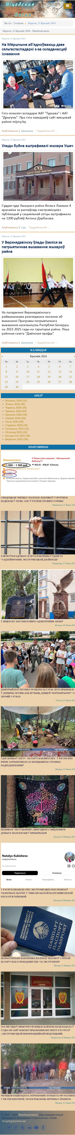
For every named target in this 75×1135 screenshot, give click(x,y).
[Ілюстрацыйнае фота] (38, 84)
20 (59, 376)
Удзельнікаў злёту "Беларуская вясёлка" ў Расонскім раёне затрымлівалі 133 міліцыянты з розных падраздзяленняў (37, 762)
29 (6, 386)
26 (49, 381)
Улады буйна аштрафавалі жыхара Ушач (37, 146)
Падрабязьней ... (47, 131)
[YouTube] (36, 1127)
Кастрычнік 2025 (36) (17, 435)
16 (17, 376)
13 (59, 371)
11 (38, 371)
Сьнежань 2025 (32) (17, 428)
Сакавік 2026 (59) (15, 418)
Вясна (22, 15)
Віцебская (20, 4)
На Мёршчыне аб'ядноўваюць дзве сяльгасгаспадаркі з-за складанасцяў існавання (34, 49)
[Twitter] (23, 1127)
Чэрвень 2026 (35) (16, 407)
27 (59, 381)
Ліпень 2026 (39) (15, 404)
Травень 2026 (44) (16, 411)
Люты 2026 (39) (14, 421)
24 (27, 381)
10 (27, 371)
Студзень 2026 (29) (16, 425)
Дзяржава (27, 131)
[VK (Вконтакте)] (29, 1127)
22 (6, 381)
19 (49, 376)
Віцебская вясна (28, 1114)
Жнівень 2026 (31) (16, 400)
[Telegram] (9, 1127)
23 (17, 381)
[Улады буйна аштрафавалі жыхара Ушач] (38, 176)
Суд (23, 227)
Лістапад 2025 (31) (16, 432)
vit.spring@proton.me (14, 1121)
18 (38, 376)
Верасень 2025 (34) (16, 439)
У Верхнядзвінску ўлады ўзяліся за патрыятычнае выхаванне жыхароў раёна (33, 247)
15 (6, 376)
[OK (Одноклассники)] (43, 1127)
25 (38, 381)
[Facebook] (16, 1127)
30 (17, 386)
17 (27, 376)
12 (49, 371)
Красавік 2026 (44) (16, 414)
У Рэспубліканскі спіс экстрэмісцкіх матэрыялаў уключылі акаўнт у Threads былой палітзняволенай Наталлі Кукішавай (37, 893)
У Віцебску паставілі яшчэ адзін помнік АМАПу (32, 621)
